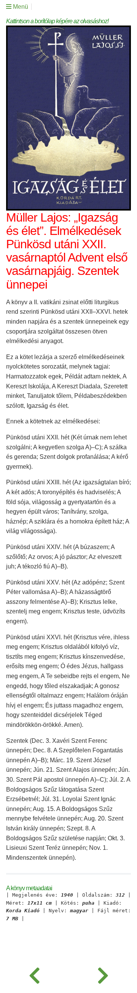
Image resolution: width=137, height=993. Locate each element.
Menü (19, 6)
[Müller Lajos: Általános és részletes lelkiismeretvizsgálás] (34, 974)
